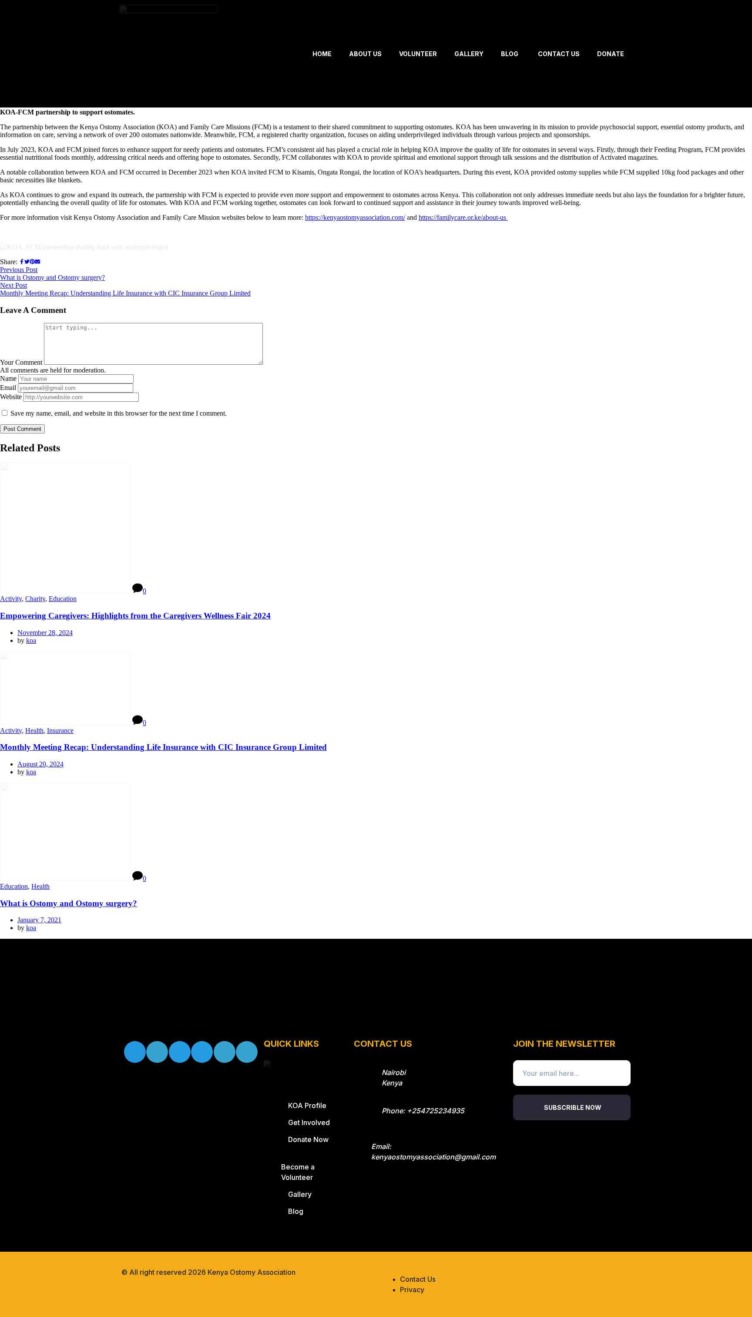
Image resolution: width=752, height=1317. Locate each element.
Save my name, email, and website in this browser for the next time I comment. (118, 413)
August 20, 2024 (40, 764)
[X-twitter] (157, 1052)
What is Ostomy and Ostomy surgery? (68, 903)
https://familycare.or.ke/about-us (463, 217)
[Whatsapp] (247, 1052)
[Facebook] (135, 1052)
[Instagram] (180, 1052)
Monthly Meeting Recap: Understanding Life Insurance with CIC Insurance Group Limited (163, 747)
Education (63, 598)
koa (31, 640)
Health (34, 730)
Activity (11, 598)
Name (8, 378)
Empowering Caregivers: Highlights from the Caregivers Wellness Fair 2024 (135, 615)
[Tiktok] (202, 1052)
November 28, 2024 (45, 632)
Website (11, 396)
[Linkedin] (224, 1052)
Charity (35, 598)
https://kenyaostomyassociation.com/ (355, 217)
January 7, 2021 (39, 920)
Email (8, 387)
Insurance (60, 730)
